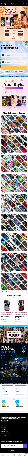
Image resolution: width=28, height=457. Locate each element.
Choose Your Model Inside (7, 312)
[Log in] (23, 4)
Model (2, 59)
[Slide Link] (14, 23)
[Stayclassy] (14, 4)
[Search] (5, 4)
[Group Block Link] (14, 124)
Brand (2, 51)
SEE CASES (14, 68)
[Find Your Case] (1, 4)
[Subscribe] (25, 446)
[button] (26, 4)
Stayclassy (15, 450)
